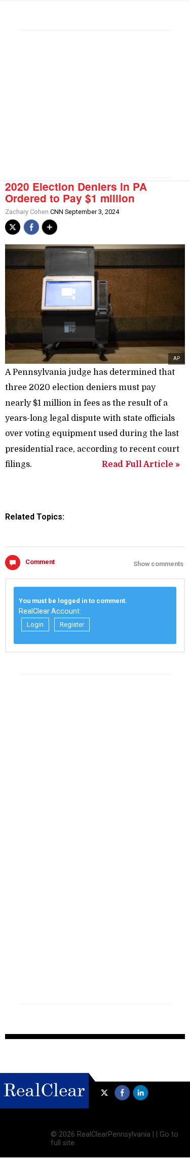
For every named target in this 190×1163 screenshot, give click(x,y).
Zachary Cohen (27, 212)
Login (35, 624)
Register (72, 624)
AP (176, 358)
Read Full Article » (141, 464)
